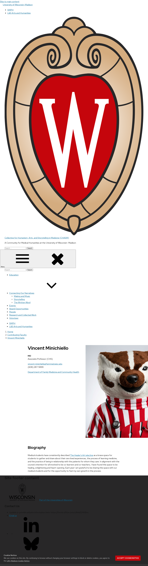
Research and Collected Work (22, 315)
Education (13, 275)
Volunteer (13, 318)
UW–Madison (18, 4)
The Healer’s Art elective (81, 455)
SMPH (10, 10)
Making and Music (22, 296)
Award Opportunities (18, 308)
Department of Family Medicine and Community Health (53, 372)
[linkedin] (31, 533)
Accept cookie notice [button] (128, 558)
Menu (3, 267)
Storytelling (19, 299)
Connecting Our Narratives (21, 293)
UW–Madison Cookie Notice (18, 561)
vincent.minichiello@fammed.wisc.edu (45, 364)
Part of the (55, 500)
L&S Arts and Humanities (19, 13)
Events (12, 305)
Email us (13, 515)
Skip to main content (9, 1)
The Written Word (22, 302)
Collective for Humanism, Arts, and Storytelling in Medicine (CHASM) (37, 237)
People (12, 312)
